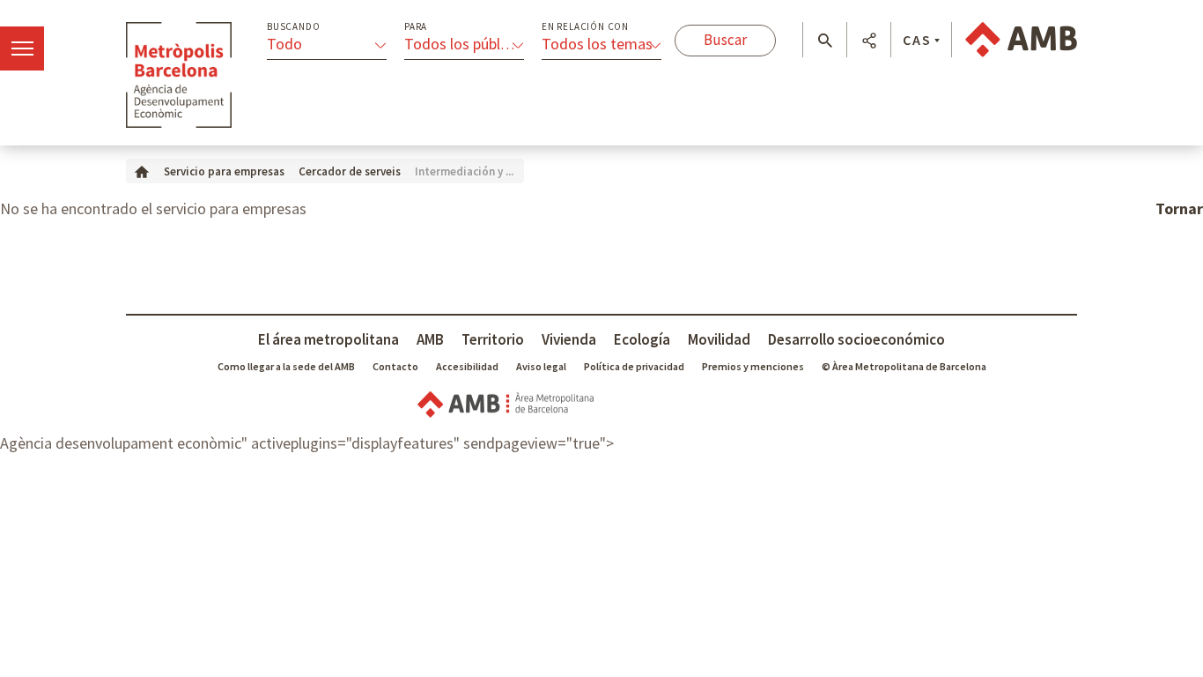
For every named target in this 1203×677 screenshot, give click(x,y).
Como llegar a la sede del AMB (286, 366)
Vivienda (569, 339)
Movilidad (719, 339)
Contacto (395, 366)
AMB (430, 339)
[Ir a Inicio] (142, 170)
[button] (824, 40)
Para (415, 27)
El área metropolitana (328, 339)
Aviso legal (541, 366)
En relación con (585, 27)
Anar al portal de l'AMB (1021, 39)
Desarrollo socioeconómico (856, 339)
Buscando (293, 27)
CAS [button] (917, 39)
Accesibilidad (467, 366)
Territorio (492, 339)
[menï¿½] (22, 48)
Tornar (1179, 208)
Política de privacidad (634, 366)
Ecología (642, 339)
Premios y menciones (753, 366)
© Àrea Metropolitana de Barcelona (904, 366)
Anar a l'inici (179, 75)
